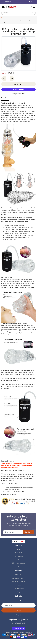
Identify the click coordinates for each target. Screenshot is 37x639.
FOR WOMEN (18, 556)
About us (18, 585)
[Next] (34, 54)
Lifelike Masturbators (18, 563)
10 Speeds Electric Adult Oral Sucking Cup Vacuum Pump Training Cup (18, 21)
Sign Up (27, 532)
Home (2, 18)
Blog (18, 566)
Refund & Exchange (18, 581)
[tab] (6, 98)
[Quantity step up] (12, 78)
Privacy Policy (18, 574)
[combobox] (16, 13)
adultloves (18, 632)
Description (5, 98)
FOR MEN (18, 552)
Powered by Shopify (26, 632)
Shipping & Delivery (18, 578)
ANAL (18, 559)
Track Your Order (18, 588)
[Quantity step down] (3, 78)
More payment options (18, 94)
